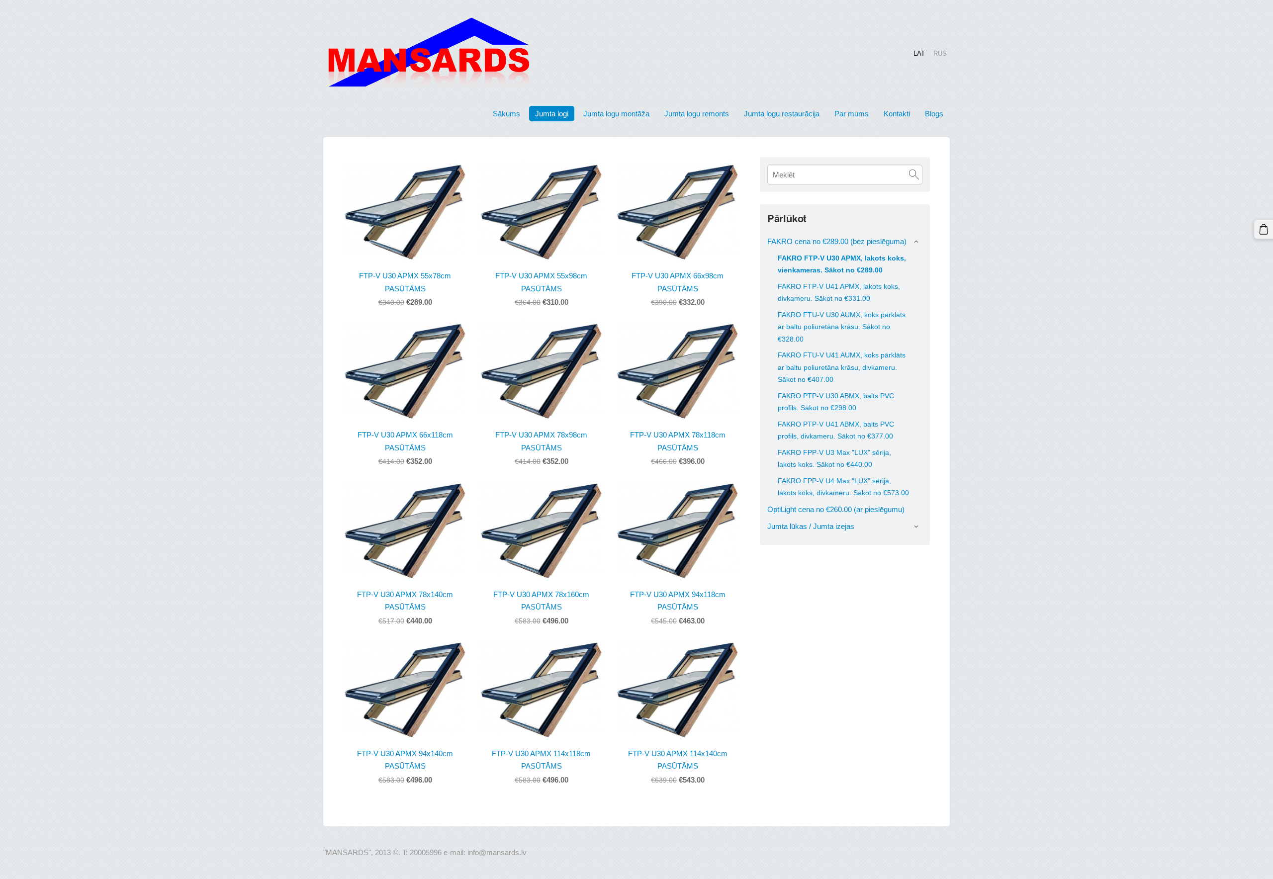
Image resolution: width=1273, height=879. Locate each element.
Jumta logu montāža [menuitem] (616, 113)
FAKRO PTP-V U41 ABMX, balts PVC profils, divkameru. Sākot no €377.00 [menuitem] (836, 430)
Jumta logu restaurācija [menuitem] (781, 113)
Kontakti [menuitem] (897, 113)
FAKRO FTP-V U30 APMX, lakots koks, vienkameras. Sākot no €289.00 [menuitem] (842, 264)
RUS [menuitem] (940, 53)
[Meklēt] (914, 174)
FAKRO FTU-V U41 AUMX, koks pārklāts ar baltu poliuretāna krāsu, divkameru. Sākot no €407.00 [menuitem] (842, 367)
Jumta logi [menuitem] (551, 113)
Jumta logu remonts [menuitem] (696, 113)
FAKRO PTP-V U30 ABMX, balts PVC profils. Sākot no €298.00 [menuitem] (836, 402)
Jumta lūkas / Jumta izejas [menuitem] (810, 526)
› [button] (917, 241)
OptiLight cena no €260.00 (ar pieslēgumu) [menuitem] (836, 509)
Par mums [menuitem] (851, 113)
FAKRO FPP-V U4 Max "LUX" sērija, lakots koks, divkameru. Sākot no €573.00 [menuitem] (843, 487)
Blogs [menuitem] (934, 113)
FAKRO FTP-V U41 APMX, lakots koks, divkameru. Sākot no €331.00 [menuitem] (839, 292)
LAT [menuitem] (919, 53)
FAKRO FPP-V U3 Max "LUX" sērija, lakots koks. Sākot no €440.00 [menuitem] (834, 458)
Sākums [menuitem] (506, 113)
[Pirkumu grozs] (1263, 229)
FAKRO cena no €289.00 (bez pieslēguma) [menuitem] (837, 241)
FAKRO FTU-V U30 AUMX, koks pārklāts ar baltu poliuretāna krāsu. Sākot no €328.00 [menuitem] (842, 327)
